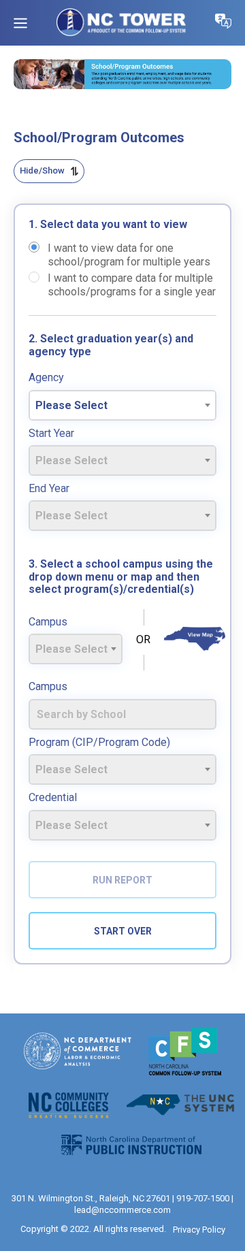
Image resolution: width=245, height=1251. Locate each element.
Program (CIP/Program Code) (99, 742)
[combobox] (122, 405)
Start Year (51, 433)
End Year (49, 489)
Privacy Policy (199, 1229)
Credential (53, 798)
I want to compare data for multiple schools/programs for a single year (132, 277)
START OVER (123, 931)
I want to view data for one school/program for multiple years (129, 247)
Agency (46, 378)
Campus (48, 622)
